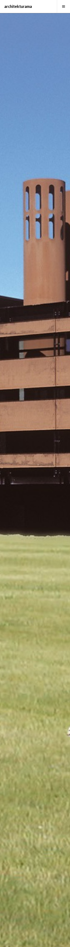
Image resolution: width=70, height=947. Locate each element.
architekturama (18, 6)
